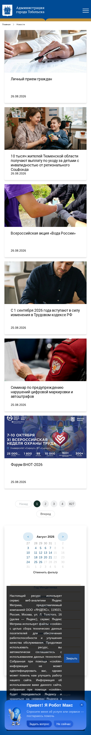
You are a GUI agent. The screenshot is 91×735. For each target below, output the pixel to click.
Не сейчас (64, 724)
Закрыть (71, 658)
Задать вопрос (39, 724)
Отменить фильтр (45, 572)
